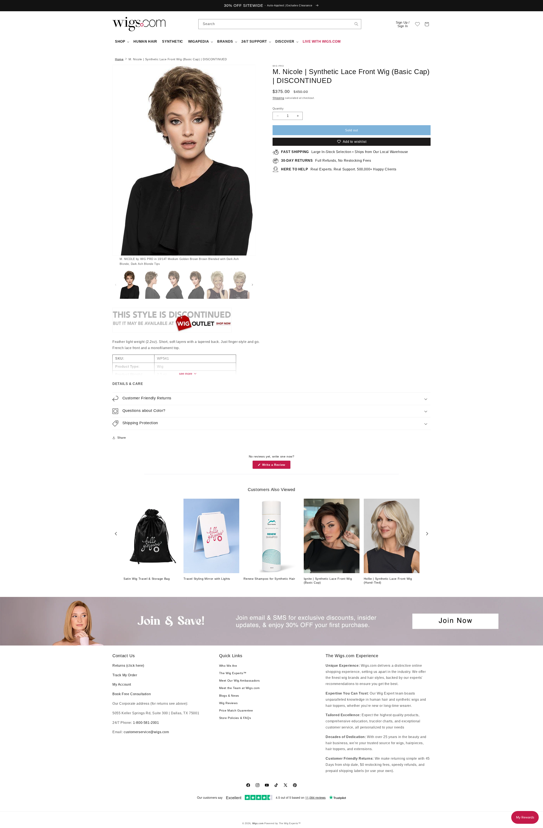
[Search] (356, 24)
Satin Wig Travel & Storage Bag (146, 578)
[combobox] (356, 24)
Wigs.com (258, 823)
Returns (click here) (128, 665)
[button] (426, 24)
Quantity (278, 108)
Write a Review (276, 466)
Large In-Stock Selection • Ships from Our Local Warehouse (344, 152)
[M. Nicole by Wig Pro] (172, 332)
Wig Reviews (228, 703)
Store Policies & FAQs (235, 718)
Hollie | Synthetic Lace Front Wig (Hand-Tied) (388, 580)
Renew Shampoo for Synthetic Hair (269, 578)
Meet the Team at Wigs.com (239, 688)
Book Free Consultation (131, 694)
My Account (121, 684)
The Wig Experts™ (232, 673)
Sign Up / (403, 24)
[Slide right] (245, 166)
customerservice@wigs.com (146, 732)
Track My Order (124, 675)
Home (119, 59)
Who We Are (228, 665)
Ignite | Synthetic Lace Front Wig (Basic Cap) (328, 580)
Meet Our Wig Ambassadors (239, 680)
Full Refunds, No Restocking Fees (326, 160)
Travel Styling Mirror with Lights (206, 578)
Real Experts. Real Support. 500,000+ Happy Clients (338, 169)
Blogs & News (229, 695)
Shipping (278, 98)
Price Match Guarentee (236, 710)
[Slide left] (115, 284)
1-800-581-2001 (146, 722)
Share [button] (121, 437)
